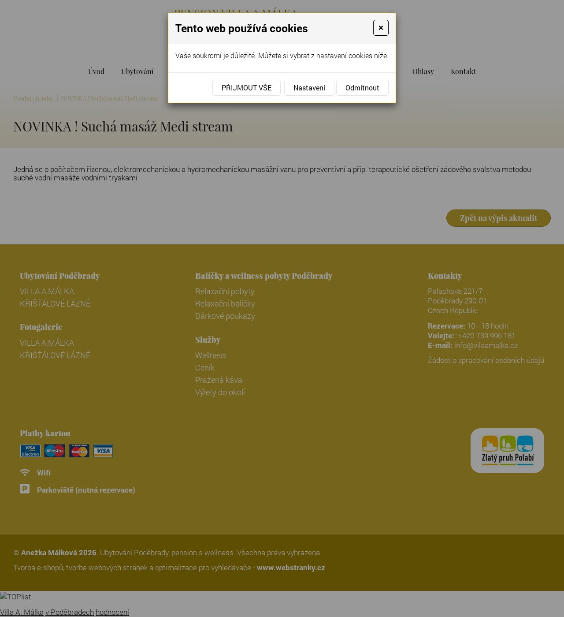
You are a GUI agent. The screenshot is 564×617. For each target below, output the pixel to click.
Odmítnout (362, 87)
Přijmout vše (246, 87)
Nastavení (309, 87)
